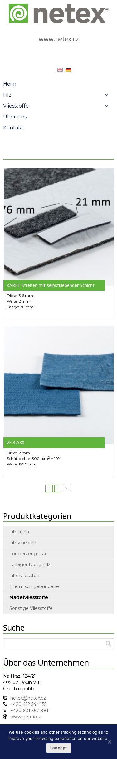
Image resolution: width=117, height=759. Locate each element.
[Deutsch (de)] (68, 69)
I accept (58, 747)
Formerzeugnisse (28, 553)
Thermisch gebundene (34, 586)
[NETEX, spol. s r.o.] (59, 13)
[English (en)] (60, 69)
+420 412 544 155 (28, 704)
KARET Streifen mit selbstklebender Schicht (51, 285)
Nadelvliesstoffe (28, 597)
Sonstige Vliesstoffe (31, 608)
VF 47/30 (15, 442)
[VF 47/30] (58, 384)
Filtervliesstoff (24, 575)
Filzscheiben (22, 542)
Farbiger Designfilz (30, 564)
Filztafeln (19, 532)
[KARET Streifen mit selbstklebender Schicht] (58, 227)
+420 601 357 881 (29, 710)
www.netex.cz (59, 39)
